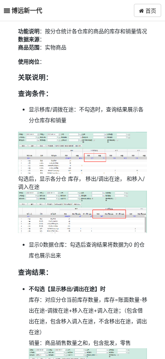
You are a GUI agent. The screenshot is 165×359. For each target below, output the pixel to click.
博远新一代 (27, 10)
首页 (150, 10)
